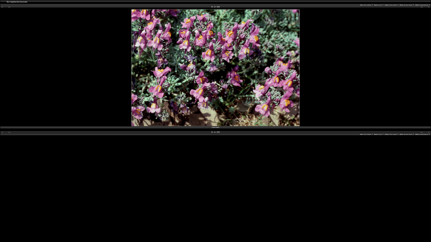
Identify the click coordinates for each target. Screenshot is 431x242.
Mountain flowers (408, 5)
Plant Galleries (368, 5)
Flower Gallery (393, 5)
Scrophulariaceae (424, 5)
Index (380, 5)
